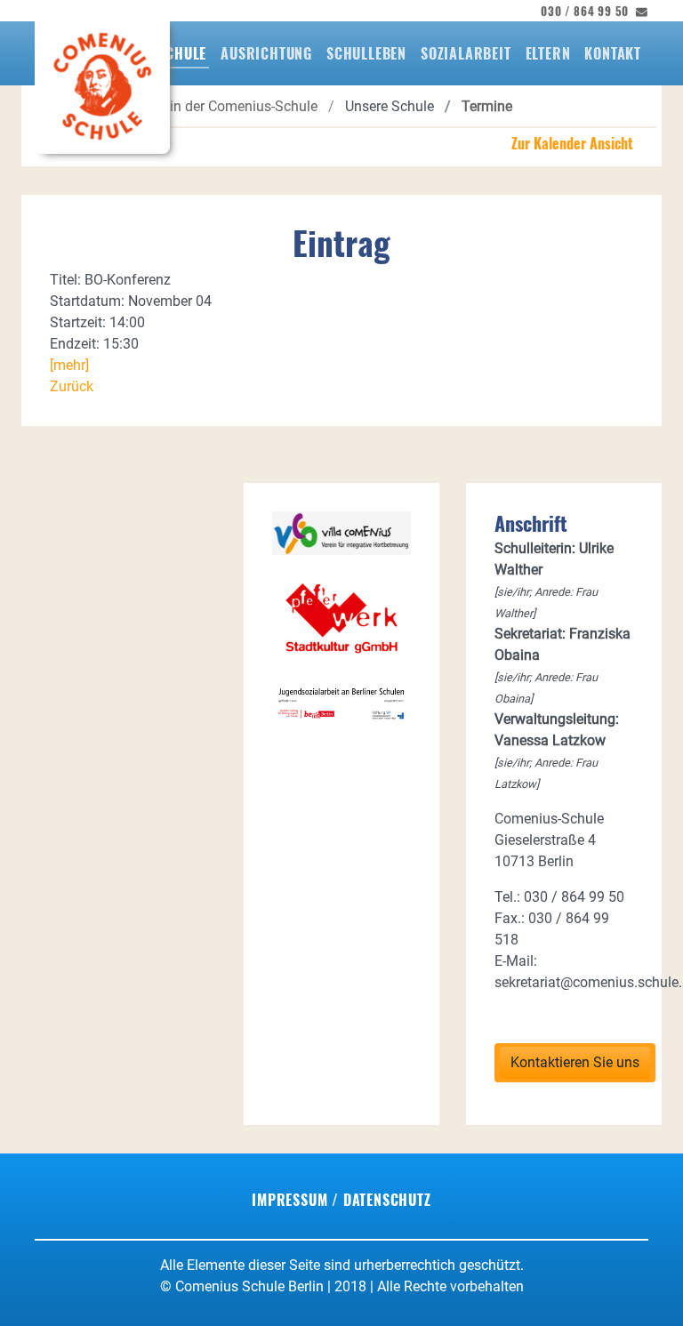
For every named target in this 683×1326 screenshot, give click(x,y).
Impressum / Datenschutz (341, 1199)
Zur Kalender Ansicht (572, 143)
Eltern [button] (548, 53)
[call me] (638, 11)
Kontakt (612, 53)
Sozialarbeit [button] (466, 53)
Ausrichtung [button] (266, 53)
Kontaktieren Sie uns (574, 1062)
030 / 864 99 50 (585, 11)
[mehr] (69, 365)
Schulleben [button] (366, 53)
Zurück (71, 386)
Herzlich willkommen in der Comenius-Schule (178, 106)
